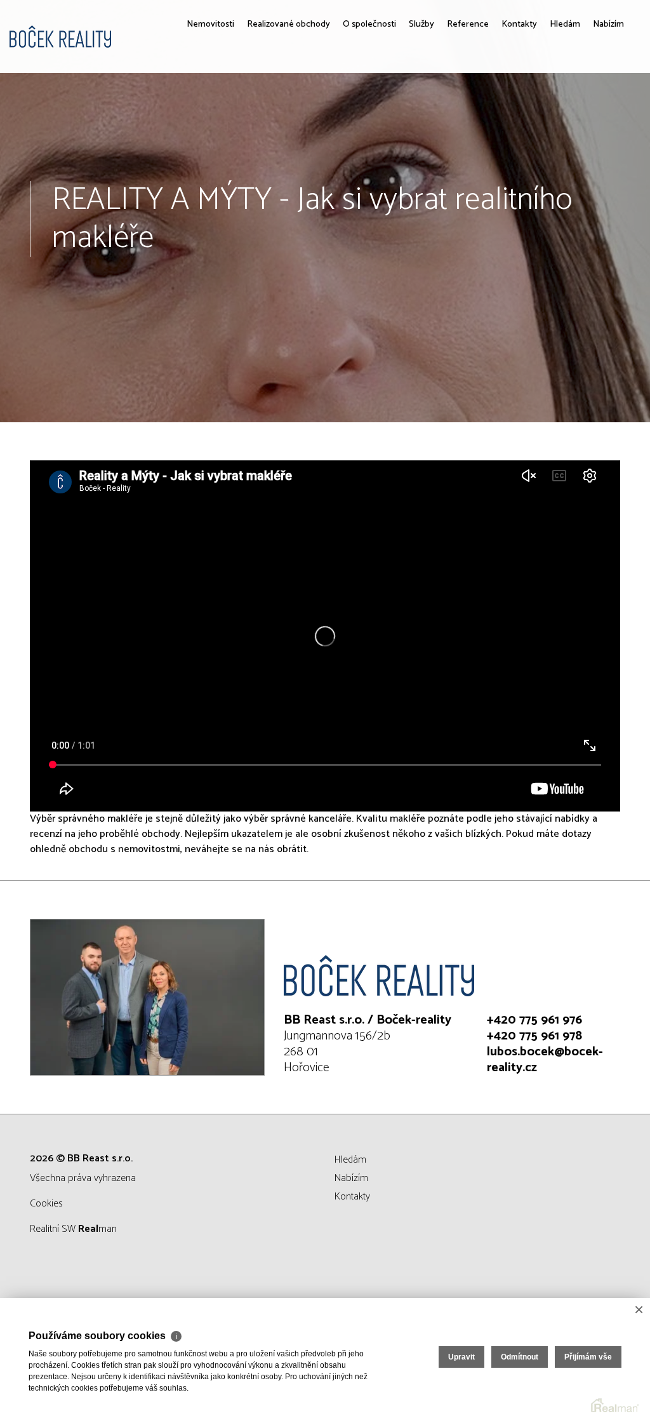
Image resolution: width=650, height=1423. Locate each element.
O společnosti (333, 122)
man (97, 1229)
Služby (388, 114)
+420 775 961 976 (534, 1020)
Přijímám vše (588, 1357)
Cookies (46, 1203)
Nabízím (604, 114)
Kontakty (500, 114)
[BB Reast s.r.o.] (105, 36)
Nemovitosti (164, 114)
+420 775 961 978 (534, 1035)
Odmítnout (519, 1357)
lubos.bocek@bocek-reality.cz (545, 1059)
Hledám (553, 114)
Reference (441, 114)
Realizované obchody (236, 122)
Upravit (461, 1357)
